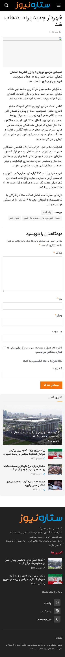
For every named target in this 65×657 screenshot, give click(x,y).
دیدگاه (57, 253)
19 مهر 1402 (55, 32)
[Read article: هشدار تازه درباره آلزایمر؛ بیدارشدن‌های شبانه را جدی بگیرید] (55, 485)
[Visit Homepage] (33, 5)
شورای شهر (14, 218)
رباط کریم (47, 212)
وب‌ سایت (57, 332)
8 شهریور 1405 (51, 441)
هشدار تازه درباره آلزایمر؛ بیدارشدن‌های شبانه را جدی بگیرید (25, 483)
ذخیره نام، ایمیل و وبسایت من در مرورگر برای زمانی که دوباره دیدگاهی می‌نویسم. (34, 350)
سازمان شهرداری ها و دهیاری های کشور (41, 218)
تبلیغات (58, 638)
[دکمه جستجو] (6, 5)
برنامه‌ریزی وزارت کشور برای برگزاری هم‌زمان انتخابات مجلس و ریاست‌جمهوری (24, 452)
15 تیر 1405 (38, 490)
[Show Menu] (58, 5)
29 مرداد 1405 (37, 474)
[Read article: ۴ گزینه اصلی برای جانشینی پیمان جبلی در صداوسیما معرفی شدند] (32, 426)
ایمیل (58, 315)
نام (59, 299)
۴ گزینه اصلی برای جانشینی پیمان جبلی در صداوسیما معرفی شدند (34, 434)
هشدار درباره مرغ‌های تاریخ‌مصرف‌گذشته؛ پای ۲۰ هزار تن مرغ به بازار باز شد (24, 468)
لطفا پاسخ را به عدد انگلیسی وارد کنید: (42, 361)
